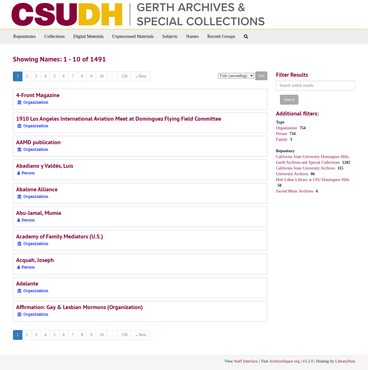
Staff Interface (246, 361)
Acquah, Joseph (35, 260)
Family (282, 139)
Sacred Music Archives (295, 191)
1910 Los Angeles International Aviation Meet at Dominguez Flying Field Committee (118, 118)
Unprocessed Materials (133, 36)
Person (282, 134)
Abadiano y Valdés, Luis (44, 165)
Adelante (27, 283)
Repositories (24, 36)
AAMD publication (38, 142)
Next (140, 76)
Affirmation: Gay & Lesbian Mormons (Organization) (79, 307)
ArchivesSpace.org (284, 361)
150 (124, 76)
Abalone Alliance (36, 189)
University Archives (292, 174)
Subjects (169, 36)
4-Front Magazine (38, 95)
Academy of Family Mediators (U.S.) (59, 236)
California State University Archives (306, 168)
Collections (54, 36)
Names (192, 36)
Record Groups (221, 36)
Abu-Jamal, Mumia (38, 213)
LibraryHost (345, 361)
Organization (287, 128)
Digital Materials (88, 36)
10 (101, 76)
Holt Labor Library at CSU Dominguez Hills (312, 180)
